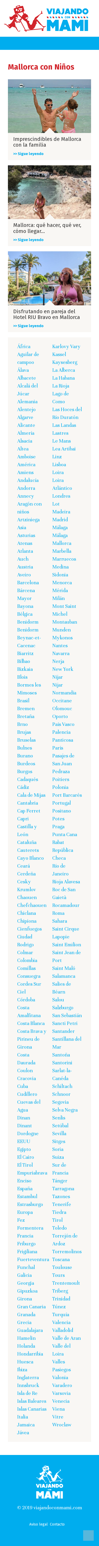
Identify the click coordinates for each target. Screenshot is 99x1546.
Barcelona (28, 583)
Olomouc (62, 708)
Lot (56, 504)
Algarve (25, 417)
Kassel (59, 354)
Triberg (60, 1291)
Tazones (61, 1196)
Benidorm (28, 622)
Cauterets (28, 850)
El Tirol (25, 1165)
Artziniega (28, 520)
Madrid (60, 520)
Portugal (61, 803)
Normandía (64, 693)
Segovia (60, 1102)
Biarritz (25, 653)
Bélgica (24, 614)
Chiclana (26, 913)
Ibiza (22, 1370)
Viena (58, 1409)
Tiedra (59, 1212)
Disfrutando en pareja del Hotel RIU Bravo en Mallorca (46, 314)
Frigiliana (27, 1252)
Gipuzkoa (27, 1291)
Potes (58, 819)
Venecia (60, 1401)
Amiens (25, 472)
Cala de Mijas (31, 795)
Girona (24, 1299)
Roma (58, 913)
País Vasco (63, 724)
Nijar (57, 685)
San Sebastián (67, 1015)
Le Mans (61, 441)
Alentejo (26, 409)
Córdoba (26, 1000)
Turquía (60, 1314)
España (24, 1189)
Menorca (62, 583)
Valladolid (62, 1330)
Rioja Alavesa (66, 882)
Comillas (26, 968)
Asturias (26, 535)
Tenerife (61, 1204)
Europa (25, 1212)
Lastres (60, 433)
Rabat (58, 842)
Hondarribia (30, 1354)
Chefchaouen (31, 905)
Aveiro (24, 575)
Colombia (27, 960)
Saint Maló (63, 968)
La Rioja (60, 386)
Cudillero (27, 1094)
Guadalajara (30, 1330)
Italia (22, 1417)
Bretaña (25, 716)
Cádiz (23, 787)
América (26, 464)
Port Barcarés (67, 795)
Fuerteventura (33, 1259)
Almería (25, 433)
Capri (23, 819)
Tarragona (63, 1189)
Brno (22, 724)
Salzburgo (62, 1008)
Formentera (30, 1228)
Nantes (60, 645)
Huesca (25, 1362)
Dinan (23, 1118)
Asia (21, 527)
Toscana (61, 1259)
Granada (26, 1314)
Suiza (58, 1157)
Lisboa (59, 464)
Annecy (25, 496)
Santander (63, 1031)
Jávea (23, 1433)
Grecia (24, 1322)
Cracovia (26, 1078)
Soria (57, 1149)
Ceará (23, 866)
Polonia (60, 787)
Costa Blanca (31, 1023)
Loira (58, 472)
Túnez (59, 1307)
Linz (57, 457)
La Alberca (63, 370)
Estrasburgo (30, 1204)
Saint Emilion (66, 945)
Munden (61, 630)
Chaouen (27, 897)
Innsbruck (28, 1385)
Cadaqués (27, 779)
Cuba (22, 1086)
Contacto (57, 1524)
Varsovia (61, 1393)
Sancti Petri (65, 1023)
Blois (22, 677)
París (57, 748)
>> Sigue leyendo (28, 154)
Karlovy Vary (66, 346)
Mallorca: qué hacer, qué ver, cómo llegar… (47, 228)
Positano (61, 811)
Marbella (61, 551)
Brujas (24, 732)
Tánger (59, 1181)
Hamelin (26, 1338)
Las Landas (64, 425)
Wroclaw (62, 1425)
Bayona (25, 606)
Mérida (60, 590)
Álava (23, 370)
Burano (25, 756)
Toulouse (62, 1267)
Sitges (58, 1141)
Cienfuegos (29, 929)
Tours (58, 1275)
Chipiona (26, 921)
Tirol (57, 1220)
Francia (25, 1236)
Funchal (26, 1267)
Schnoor (61, 1094)
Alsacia (24, 441)
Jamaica (26, 1425)
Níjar (57, 677)
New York (62, 669)
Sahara (59, 921)
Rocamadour (65, 905)
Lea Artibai (64, 449)
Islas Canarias (31, 1409)
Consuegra (28, 976)
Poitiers (60, 779)
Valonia (60, 1377)
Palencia (61, 732)
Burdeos (26, 764)
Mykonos (62, 638)
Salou (58, 1000)
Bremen (26, 708)
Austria (25, 567)
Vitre (57, 1417)
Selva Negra (65, 1110)
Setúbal (60, 1126)
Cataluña (26, 842)
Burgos (24, 771)
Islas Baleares (31, 1401)
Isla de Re (27, 1393)
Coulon (25, 1070)
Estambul (27, 1196)
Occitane (62, 701)
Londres (61, 496)
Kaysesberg (64, 362)
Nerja (58, 661)
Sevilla (59, 1133)
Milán (58, 598)
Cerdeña (26, 874)
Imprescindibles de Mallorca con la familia (47, 142)
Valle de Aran (66, 1338)
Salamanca (63, 976)
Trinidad (61, 1299)
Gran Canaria (31, 1307)
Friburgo (26, 1244)
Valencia (61, 1322)
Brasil (23, 701)
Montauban (64, 622)
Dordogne (28, 1133)
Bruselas (26, 740)
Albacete (26, 378)
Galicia (24, 1275)
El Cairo (25, 1157)
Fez (21, 1220)
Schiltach (62, 1086)
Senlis (58, 1118)
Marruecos (64, 559)
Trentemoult (66, 1283)
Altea (23, 449)
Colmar (25, 952)
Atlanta (25, 551)
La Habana (63, 378)
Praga (58, 827)
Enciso (24, 1181)
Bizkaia (25, 669)
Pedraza (61, 771)
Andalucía (28, 480)
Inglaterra (28, 1377)
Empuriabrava (32, 1173)
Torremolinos (67, 1252)
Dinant (24, 1126)
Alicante (26, 425)
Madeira (61, 512)
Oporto (60, 716)
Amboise (26, 457)
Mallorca (61, 543)
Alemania (27, 402)
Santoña (61, 1055)
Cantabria (27, 803)
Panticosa (62, 740)
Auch (23, 559)
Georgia (25, 1283)
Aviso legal (38, 1524)
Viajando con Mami (46, 18)
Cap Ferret (28, 811)
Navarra (60, 653)
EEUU (23, 1141)
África (23, 346)
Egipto (24, 1149)
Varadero (62, 1385)
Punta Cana (64, 834)
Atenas (24, 543)
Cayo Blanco (30, 858)
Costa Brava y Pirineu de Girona (31, 1039)
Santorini (62, 1063)
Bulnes (24, 748)
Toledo (59, 1228)
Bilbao (23, 661)
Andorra (26, 488)
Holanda (26, 1346)
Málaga (60, 527)
